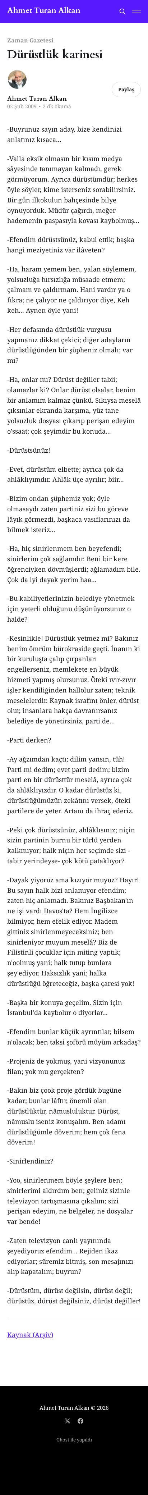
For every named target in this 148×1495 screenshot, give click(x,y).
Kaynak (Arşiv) (30, 1334)
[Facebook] (80, 1421)
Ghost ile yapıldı (74, 1439)
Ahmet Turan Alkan (43, 10)
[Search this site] (122, 11)
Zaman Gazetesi (30, 40)
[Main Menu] (136, 11)
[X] (67, 1421)
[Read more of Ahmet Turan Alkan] (17, 79)
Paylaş (126, 89)
